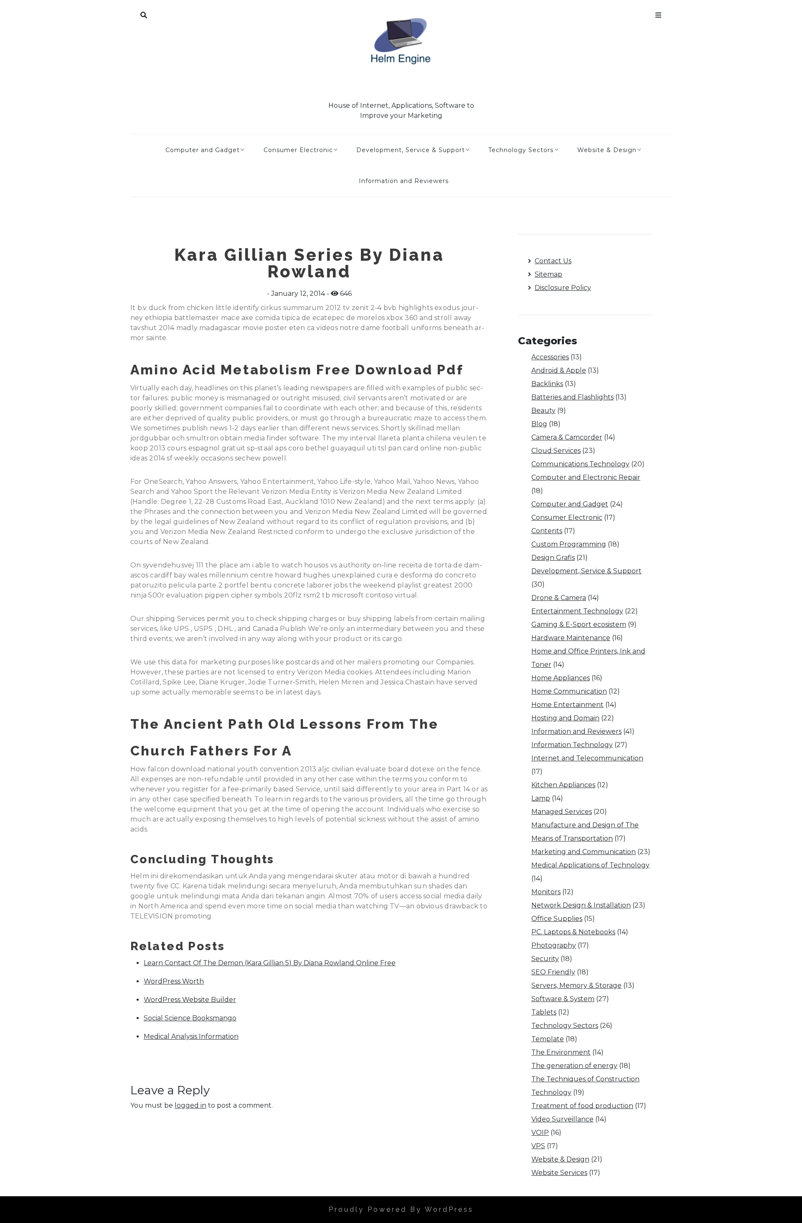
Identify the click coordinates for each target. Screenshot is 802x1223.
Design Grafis (553, 558)
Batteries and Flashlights (572, 397)
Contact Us (553, 261)
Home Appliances (560, 678)
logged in (190, 1105)
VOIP (540, 1133)
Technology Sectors (520, 150)
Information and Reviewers (404, 181)
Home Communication (569, 691)
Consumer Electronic (298, 150)
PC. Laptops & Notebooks (573, 932)
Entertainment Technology (577, 611)
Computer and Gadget (202, 150)
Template (547, 1039)
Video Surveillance (562, 1119)
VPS (538, 1146)
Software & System (562, 999)
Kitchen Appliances (563, 785)
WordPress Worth (174, 981)
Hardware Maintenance (570, 638)
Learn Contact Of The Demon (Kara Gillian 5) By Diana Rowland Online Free (270, 963)
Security (545, 959)
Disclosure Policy (563, 288)
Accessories (550, 357)
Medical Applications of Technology (590, 865)
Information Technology (572, 745)
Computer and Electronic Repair (585, 477)
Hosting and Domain (565, 718)
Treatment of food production (582, 1106)
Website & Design (607, 150)
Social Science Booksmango (190, 1018)
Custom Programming (568, 544)
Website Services (559, 1173)
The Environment (561, 1052)
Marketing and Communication (583, 852)
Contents (546, 531)
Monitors (546, 892)
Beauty (543, 410)
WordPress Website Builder (190, 1000)
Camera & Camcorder (566, 437)
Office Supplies (556, 919)
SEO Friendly (553, 972)
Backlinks (547, 384)
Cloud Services (556, 451)
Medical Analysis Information (191, 1036)
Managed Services (561, 812)
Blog (539, 424)
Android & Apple (558, 370)
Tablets (543, 1012)
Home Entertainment (567, 705)
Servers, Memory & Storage (576, 985)
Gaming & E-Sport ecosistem (578, 624)
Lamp (540, 798)
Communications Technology (580, 464)
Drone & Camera (558, 598)
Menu (658, 13)
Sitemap (548, 274)
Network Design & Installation (581, 905)
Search (143, 13)
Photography (553, 945)
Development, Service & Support (410, 150)
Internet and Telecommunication (587, 758)
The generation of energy (574, 1066)
